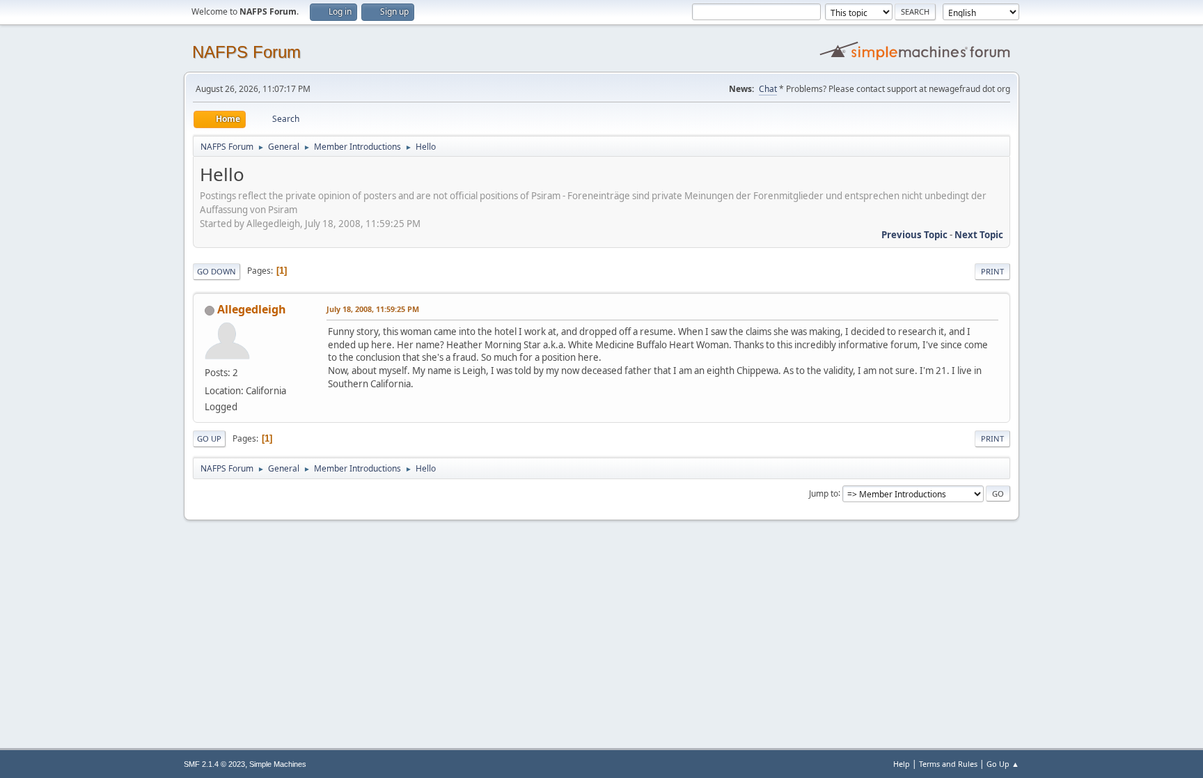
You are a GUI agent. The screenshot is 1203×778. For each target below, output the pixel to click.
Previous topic (914, 234)
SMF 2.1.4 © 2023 (214, 764)
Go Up (209, 438)
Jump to (823, 493)
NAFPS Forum (246, 51)
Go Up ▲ (1002, 763)
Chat (768, 89)
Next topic (978, 234)
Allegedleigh (251, 309)
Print (992, 271)
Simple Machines (277, 764)
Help (901, 763)
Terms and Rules (948, 763)
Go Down (216, 271)
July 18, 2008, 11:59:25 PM (373, 309)
